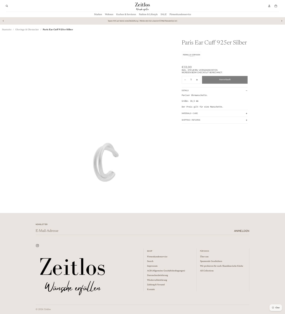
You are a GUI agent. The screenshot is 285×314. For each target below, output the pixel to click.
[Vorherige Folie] (3, 21)
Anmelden (241, 231)
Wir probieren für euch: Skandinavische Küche (221, 266)
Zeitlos (47, 309)
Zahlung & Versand (156, 285)
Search (150, 261)
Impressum (152, 266)
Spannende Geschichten (211, 261)
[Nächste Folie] (281, 21)
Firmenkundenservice (157, 257)
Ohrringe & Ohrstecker (27, 30)
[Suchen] (7, 6)
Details (185, 90)
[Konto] (269, 6)
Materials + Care (190, 113)
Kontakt (151, 290)
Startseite (6, 30)
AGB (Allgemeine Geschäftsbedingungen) (166, 271)
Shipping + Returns (191, 120)
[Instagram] (37, 245)
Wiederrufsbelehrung (157, 280)
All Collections (207, 271)
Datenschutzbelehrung (157, 275)
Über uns (204, 257)
